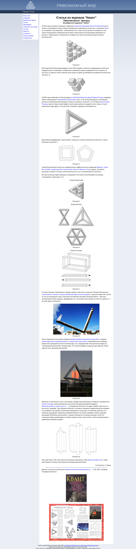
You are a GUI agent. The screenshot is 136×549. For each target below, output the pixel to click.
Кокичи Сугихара (47, 404)
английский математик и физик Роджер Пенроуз (87, 97)
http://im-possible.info (95, 460)
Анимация (26, 18)
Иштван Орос (68, 169)
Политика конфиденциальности (90, 545)
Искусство (26, 16)
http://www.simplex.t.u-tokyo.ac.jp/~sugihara (55, 406)
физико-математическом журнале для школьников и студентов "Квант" (79, 469)
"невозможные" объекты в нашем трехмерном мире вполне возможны (66, 294)
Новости (26, 31)
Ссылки (25, 29)
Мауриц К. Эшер (102, 167)
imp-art (106, 28)
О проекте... (27, 33)
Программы (27, 24)
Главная (25, 11)
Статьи (32, 11)
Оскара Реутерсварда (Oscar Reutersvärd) (88, 26)
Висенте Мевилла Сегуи (81, 169)
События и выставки (30, 27)
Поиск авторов (28, 36)
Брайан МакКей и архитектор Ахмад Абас (85, 339)
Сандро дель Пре (57, 169)
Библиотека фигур (29, 20)
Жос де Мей (46, 169)
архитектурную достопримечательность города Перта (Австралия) (64, 341)
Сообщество (27, 38)
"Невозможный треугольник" (67, 99)
